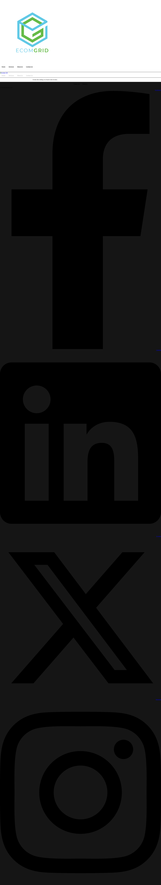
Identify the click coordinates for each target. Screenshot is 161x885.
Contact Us (29, 66)
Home (3, 66)
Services (11, 66)
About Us (20, 66)
